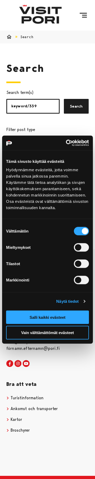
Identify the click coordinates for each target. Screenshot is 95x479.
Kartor (15, 419)
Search (76, 106)
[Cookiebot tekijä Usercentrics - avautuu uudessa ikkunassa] (67, 142)
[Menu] (83, 15)
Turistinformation (26, 397)
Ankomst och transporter (33, 408)
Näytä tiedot (67, 301)
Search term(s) (20, 92)
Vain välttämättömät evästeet (47, 332)
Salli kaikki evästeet (47, 317)
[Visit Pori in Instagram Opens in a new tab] (18, 363)
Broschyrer (19, 430)
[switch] (81, 247)
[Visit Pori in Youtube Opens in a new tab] (26, 363)
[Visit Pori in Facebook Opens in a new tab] (9, 363)
